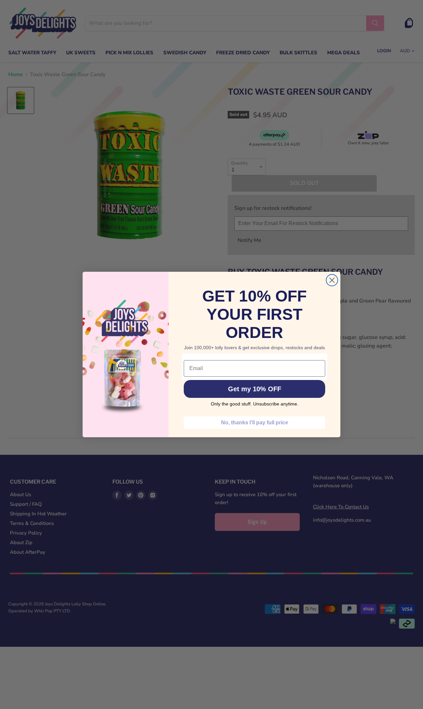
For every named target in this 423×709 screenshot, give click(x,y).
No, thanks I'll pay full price (254, 422)
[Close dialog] (332, 280)
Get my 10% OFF (254, 389)
